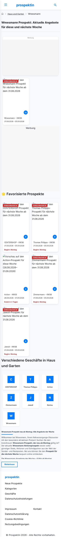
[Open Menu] (6, 5)
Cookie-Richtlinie (14, 519)
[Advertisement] (30, 57)
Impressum (11, 508)
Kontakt (37, 508)
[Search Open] (55, 5)
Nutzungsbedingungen (17, 524)
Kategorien (11, 488)
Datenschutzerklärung (17, 513)
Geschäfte (10, 493)
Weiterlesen (9, 464)
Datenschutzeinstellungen (18, 498)
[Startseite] (2, 14)
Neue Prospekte (13, 483)
